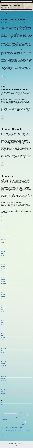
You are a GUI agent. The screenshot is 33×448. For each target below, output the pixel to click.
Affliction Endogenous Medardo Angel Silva (7, 235)
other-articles (14, 427)
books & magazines (9, 412)
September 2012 (3, 365)
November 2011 (3, 376)
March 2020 (3, 277)
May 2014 (2, 333)
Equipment (12, 417)
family (16, 417)
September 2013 (3, 348)
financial (4, 419)
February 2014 (3, 339)
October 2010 (3, 393)
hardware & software (5, 422)
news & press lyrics (6, 427)
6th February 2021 (4, 16)
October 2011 (3, 378)
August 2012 (3, 367)
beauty (5, 412)
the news (15, 432)
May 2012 (2, 372)
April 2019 (2, 292)
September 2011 (3, 380)
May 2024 (2, 244)
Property (4, 430)
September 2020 (3, 266)
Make (12, 443)
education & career (4, 417)
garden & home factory (19, 419)
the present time (21, 432)
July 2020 (2, 270)
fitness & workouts (11, 419)
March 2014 (3, 337)
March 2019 (3, 294)
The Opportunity (3, 237)
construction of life (17, 414)
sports (28, 430)
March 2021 (3, 255)
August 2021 (3, 251)
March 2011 (3, 387)
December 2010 (3, 391)
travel (29, 432)
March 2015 (3, 331)
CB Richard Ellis (27, 29)
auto (2, 412)
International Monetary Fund (14, 89)
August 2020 (3, 268)
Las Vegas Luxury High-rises (11, 6)
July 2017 (2, 307)
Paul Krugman (28, 111)
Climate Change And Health (14, 19)
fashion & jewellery (20, 417)
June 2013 (2, 354)
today (26, 432)
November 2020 (3, 262)
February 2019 (3, 296)
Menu (3, 9)
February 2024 (3, 249)
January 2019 (3, 298)
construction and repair (7, 414)
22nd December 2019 (4, 126)
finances (24, 417)
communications (14, 412)
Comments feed (3, 406)
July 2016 (2, 320)
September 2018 (3, 303)
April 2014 (2, 335)
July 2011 (2, 382)
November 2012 (3, 361)
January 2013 (3, 359)
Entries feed (3, 404)
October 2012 (3, 363)
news (23, 424)
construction (19, 412)
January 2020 (3, 281)
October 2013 (3, 346)
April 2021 (2, 253)
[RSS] (16, 445)
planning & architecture (22, 427)
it (9, 424)
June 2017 (2, 309)
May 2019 (2, 290)
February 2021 (3, 257)
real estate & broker (21, 430)
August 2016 (3, 318)
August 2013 (3, 350)
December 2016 (3, 313)
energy (8, 417)
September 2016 (3, 316)
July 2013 (2, 352)
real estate (11, 430)
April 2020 (2, 275)
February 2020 (3, 279)
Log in (2, 402)
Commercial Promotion (12, 129)
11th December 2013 (4, 173)
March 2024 (3, 247)
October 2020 (3, 264)
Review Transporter (4, 239)
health (11, 422)
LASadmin (5, 76)
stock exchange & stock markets (7, 432)
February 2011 (3, 389)
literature (16, 424)
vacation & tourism (6, 435)
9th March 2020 (3, 86)
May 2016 (2, 324)
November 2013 (3, 344)
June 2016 (2, 322)
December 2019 (3, 283)
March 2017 (3, 311)
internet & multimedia (5, 424)
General (3, 78)
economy (3, 119)
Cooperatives (7, 176)
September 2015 (3, 326)
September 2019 (3, 285)
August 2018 (3, 305)
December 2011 (3, 374)
